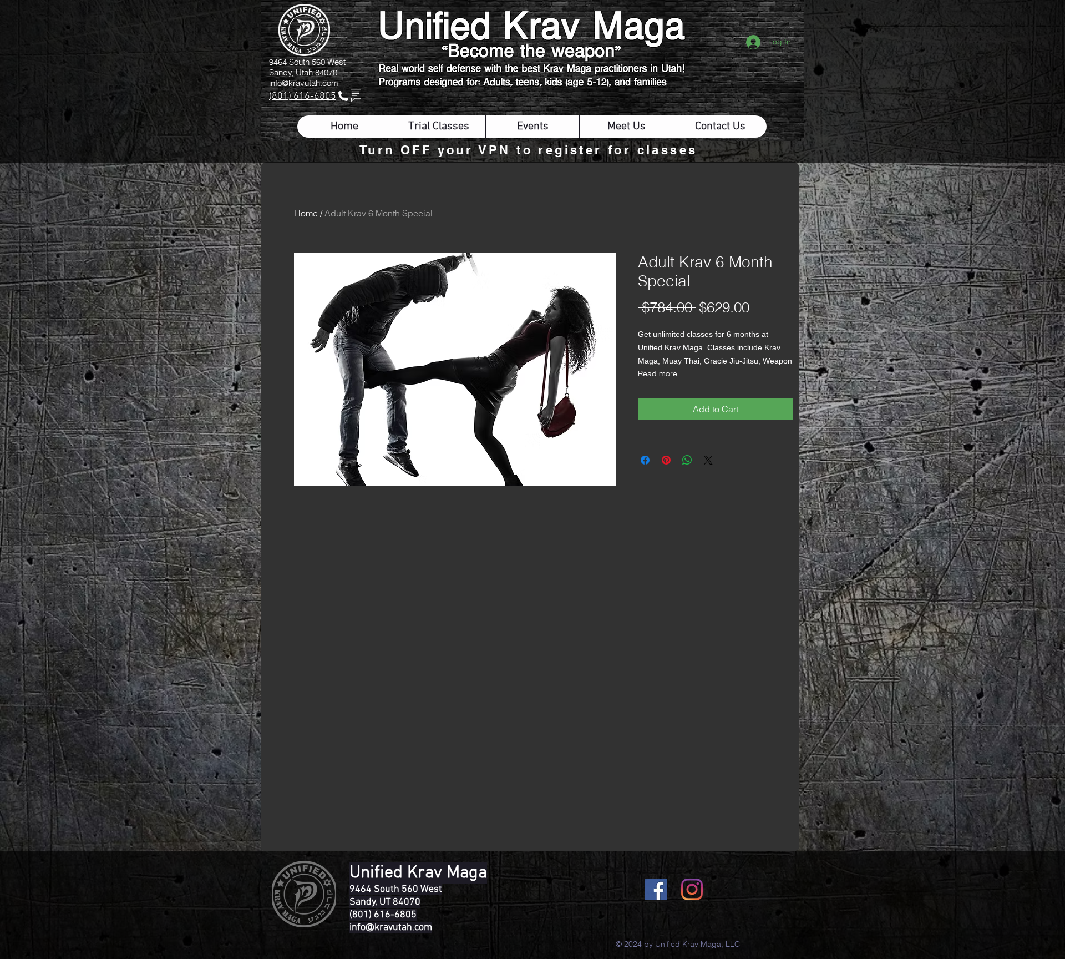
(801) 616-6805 (302, 96)
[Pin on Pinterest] (666, 460)
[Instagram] (692, 889)
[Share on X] (708, 460)
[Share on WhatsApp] (687, 460)
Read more (657, 373)
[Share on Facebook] (645, 460)
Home (306, 213)
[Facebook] (656, 889)
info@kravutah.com (303, 83)
